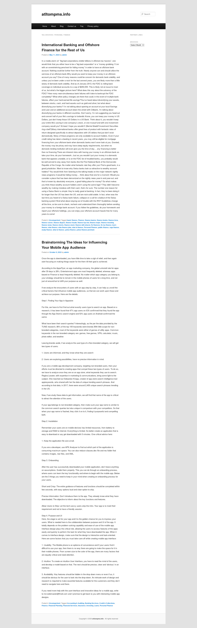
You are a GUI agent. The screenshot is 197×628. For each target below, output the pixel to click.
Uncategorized (54, 220)
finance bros (113, 220)
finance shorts (58, 225)
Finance (81, 220)
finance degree (59, 222)
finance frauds (71, 222)
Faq (81, 26)
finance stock (69, 225)
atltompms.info (56, 14)
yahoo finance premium (85, 230)
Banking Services (91, 603)
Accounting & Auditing (75, 603)
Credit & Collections (107, 603)
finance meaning (107, 222)
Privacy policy (93, 26)
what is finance (58, 230)
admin (64, 55)
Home (44, 26)
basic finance (72, 220)
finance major (95, 222)
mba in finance (77, 227)
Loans (96, 605)
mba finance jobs (64, 227)
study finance (47, 230)
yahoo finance (70, 230)
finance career (47, 222)
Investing (89, 605)
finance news (47, 225)
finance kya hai (83, 222)
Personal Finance (90, 227)
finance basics (90, 220)
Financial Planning (55, 605)
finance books (102, 220)
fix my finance (106, 225)
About (53, 26)
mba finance (52, 227)
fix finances (95, 225)
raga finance (114, 227)
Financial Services (70, 605)
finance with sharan (82, 225)
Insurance (82, 605)
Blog (61, 26)
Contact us (72, 26)
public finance (103, 227)
